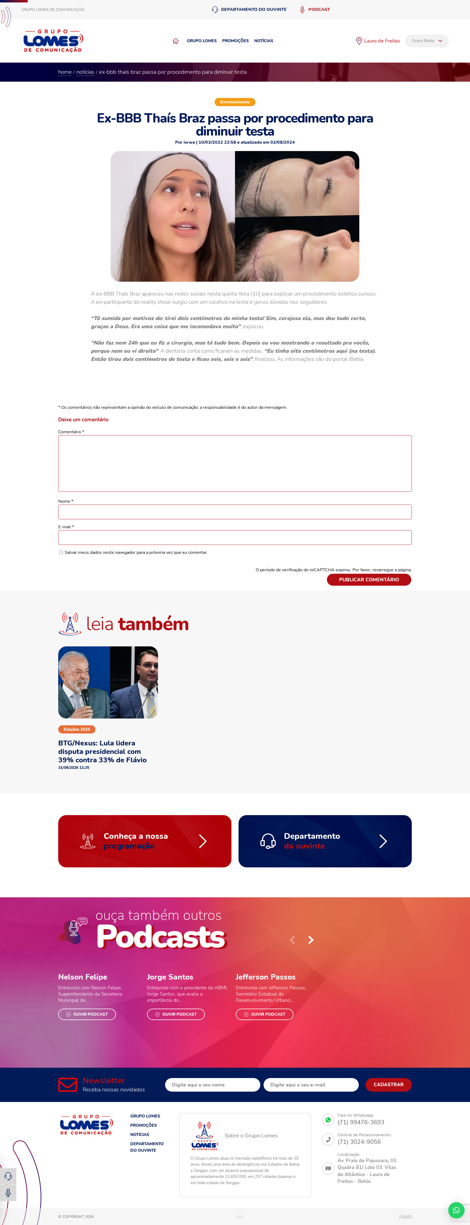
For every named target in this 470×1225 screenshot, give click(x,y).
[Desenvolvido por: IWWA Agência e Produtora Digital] (406, 1217)
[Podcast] (8, 1193)
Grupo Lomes (202, 41)
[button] (311, 940)
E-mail (66, 527)
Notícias (263, 41)
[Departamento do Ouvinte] (8, 1176)
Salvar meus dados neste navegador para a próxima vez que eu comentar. (136, 552)
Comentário (71, 432)
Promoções (235, 41)
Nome (65, 501)
